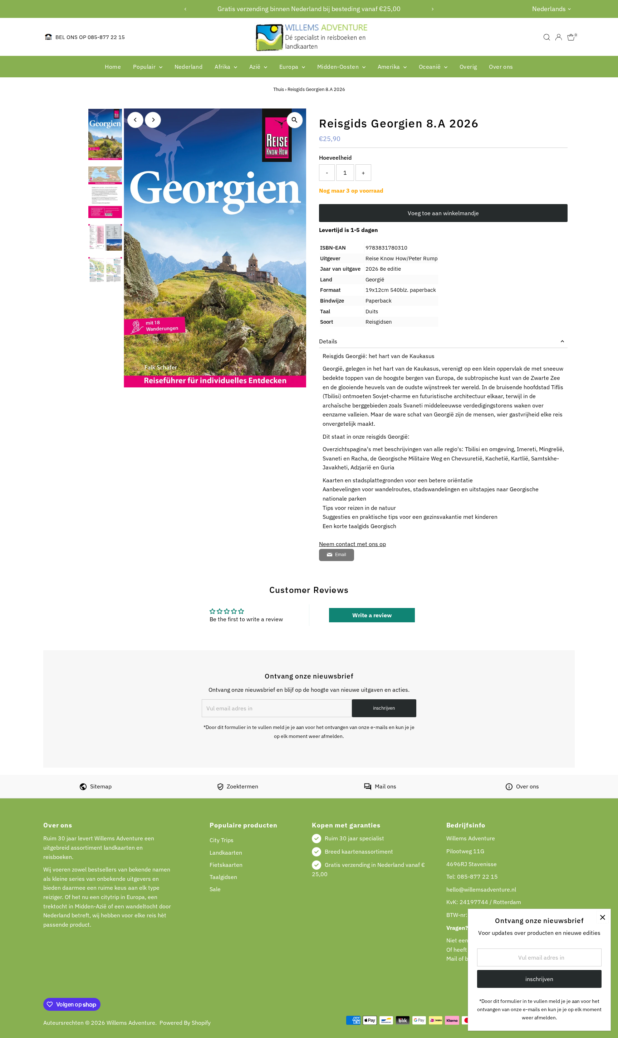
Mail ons (385, 786)
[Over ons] (509, 788)
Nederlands (549, 9)
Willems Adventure (131, 1022)
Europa (289, 66)
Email (340, 554)
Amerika (390, 66)
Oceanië (430, 66)
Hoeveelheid (335, 157)
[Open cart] (571, 37)
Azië (255, 66)
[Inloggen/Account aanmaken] (558, 37)
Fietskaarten (226, 864)
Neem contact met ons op (352, 544)
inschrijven (384, 708)
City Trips (222, 840)
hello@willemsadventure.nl (481, 889)
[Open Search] (547, 37)
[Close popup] (602, 917)
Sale (215, 889)
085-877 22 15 (477, 876)
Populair (145, 66)
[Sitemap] (83, 788)
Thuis (278, 89)
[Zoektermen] (220, 788)
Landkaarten (226, 852)
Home (113, 66)
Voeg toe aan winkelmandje (443, 213)
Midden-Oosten (338, 66)
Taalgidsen (223, 876)
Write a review (372, 615)
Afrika (223, 66)
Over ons (501, 66)
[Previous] (185, 9)
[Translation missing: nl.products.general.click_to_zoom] (294, 120)
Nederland (189, 66)
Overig (468, 66)
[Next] (433, 9)
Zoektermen (242, 786)
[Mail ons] (367, 788)
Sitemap (101, 786)
